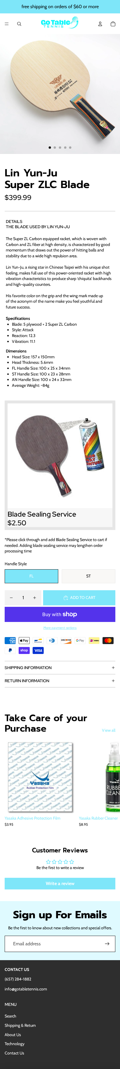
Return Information (27, 680)
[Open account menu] (100, 23)
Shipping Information (28, 667)
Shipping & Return (20, 1025)
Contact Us (14, 1053)
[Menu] (6, 24)
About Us (13, 1034)
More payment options (60, 628)
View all (108, 730)
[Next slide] (109, 786)
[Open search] (19, 23)
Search (10, 1016)
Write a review (60, 883)
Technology (14, 1043)
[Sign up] (107, 943)
